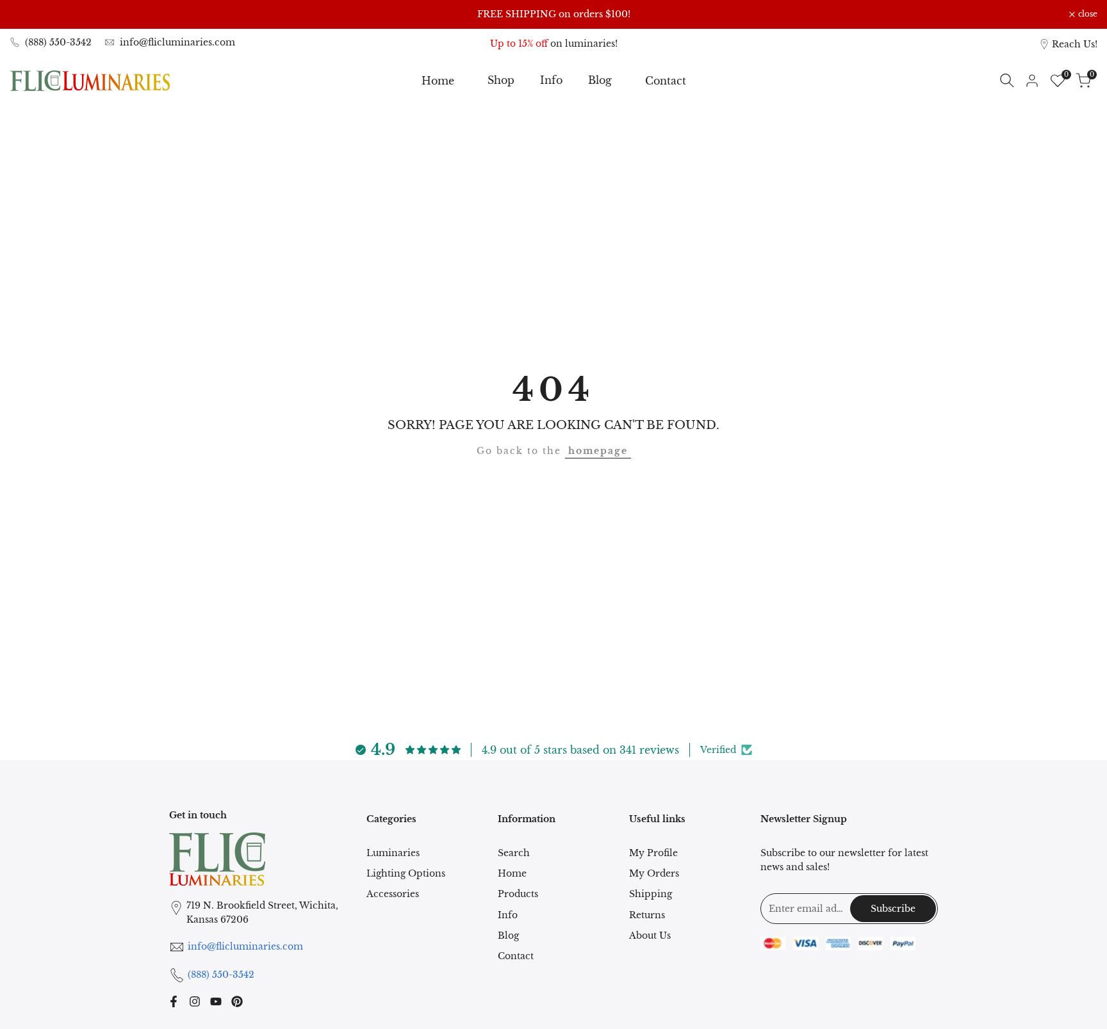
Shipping (650, 894)
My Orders (654, 873)
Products (518, 894)
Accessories (392, 894)
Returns (647, 915)
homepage (598, 451)
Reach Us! (1074, 44)
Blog (508, 935)
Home (512, 873)
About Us (650, 935)
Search (514, 853)
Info (508, 915)
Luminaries (393, 853)
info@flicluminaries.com (177, 42)
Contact (516, 956)
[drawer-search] (1007, 80)
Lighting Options (405, 873)
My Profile (653, 853)
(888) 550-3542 (58, 42)
